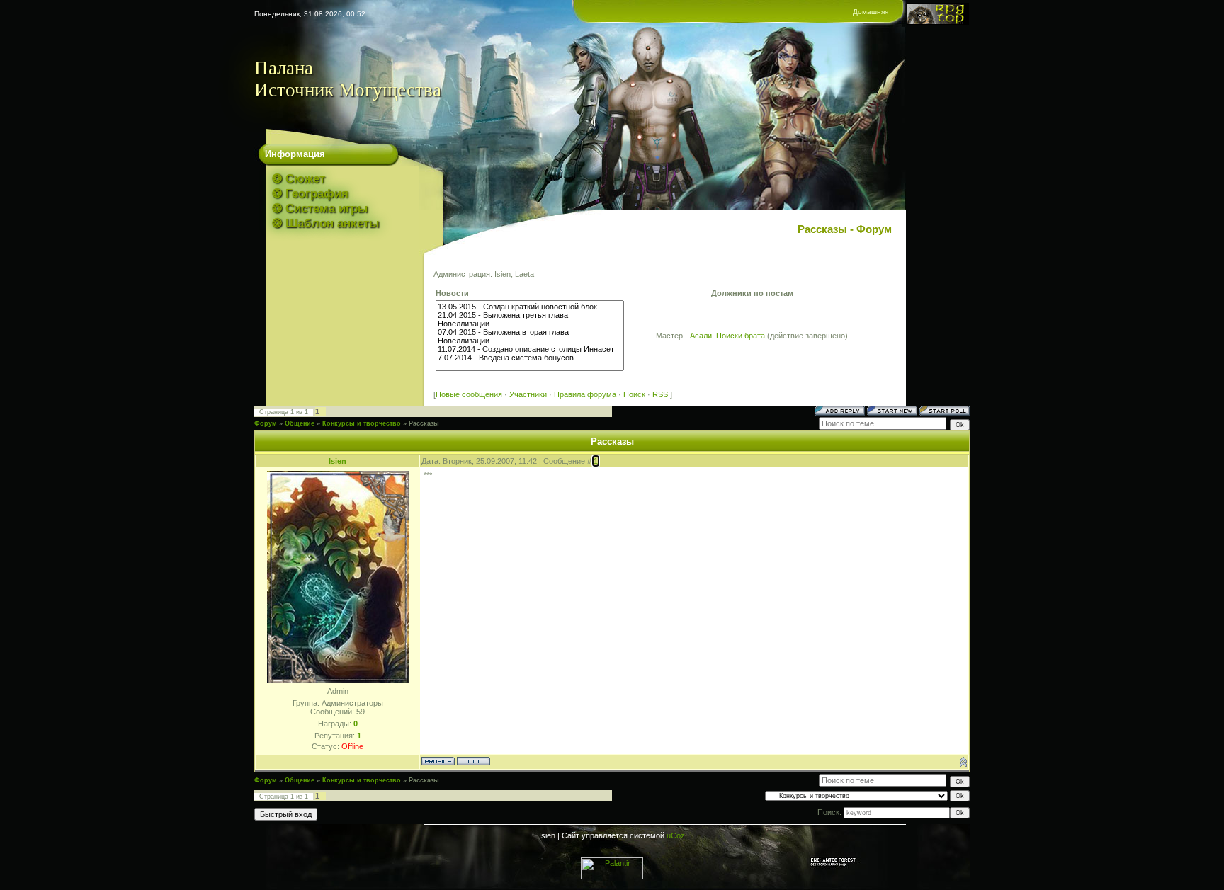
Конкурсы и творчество (361, 423)
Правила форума (585, 394)
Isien (337, 461)
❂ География (310, 193)
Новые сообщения (469, 394)
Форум (265, 423)
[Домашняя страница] (473, 761)
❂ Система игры (320, 208)
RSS (660, 394)
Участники (528, 394)
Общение (299, 423)
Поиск (634, 394)
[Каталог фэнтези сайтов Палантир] (612, 876)
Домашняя (870, 12)
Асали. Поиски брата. (728, 335)
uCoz (676, 835)
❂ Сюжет (298, 179)
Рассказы (424, 423)
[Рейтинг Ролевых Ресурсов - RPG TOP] (938, 22)
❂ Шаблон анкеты (326, 223)
